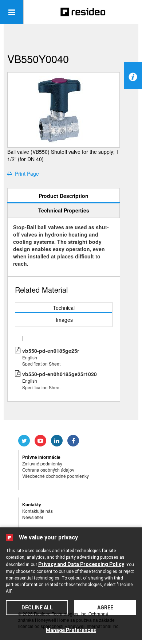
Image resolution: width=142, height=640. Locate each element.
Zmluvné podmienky (42, 463)
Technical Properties (63, 210)
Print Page (25, 173)
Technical (64, 307)
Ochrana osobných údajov (48, 470)
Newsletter (32, 517)
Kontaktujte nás (37, 511)
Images (64, 319)
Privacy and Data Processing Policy (81, 564)
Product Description (63, 195)
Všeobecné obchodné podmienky (55, 476)
